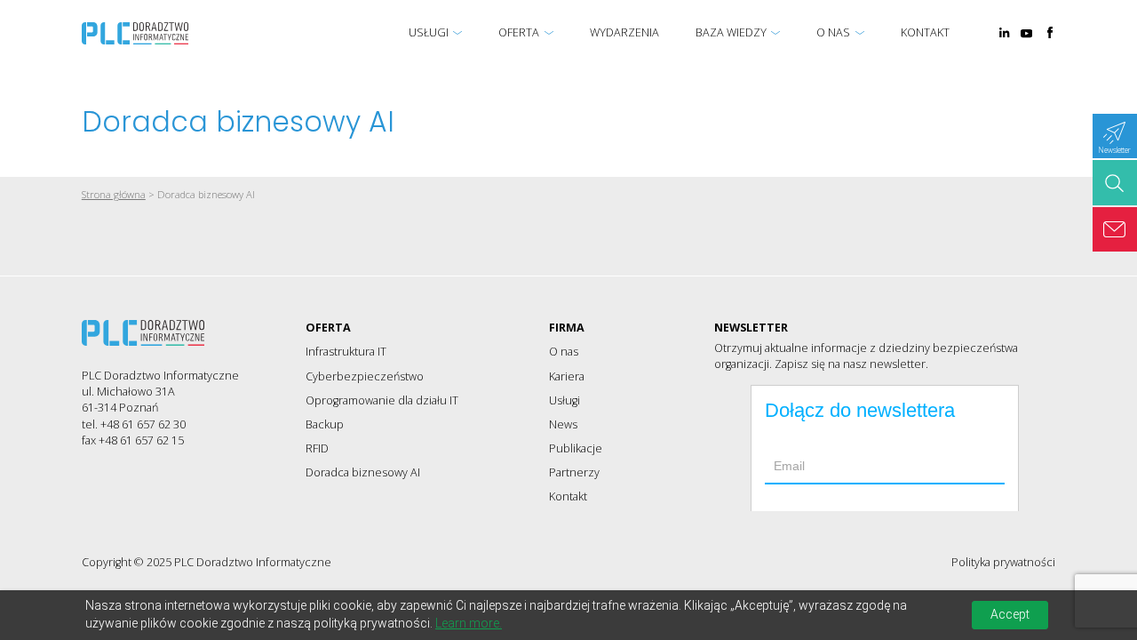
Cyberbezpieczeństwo (365, 376)
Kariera (566, 376)
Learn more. (468, 623)
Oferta (518, 32)
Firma (566, 327)
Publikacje (575, 448)
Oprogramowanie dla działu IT (382, 400)
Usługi (429, 32)
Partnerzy (574, 472)
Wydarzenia (624, 32)
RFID (317, 448)
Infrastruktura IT (346, 351)
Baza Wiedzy (731, 32)
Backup (325, 424)
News (563, 424)
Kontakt (925, 32)
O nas (833, 32)
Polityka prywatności (1003, 562)
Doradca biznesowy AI (363, 472)
